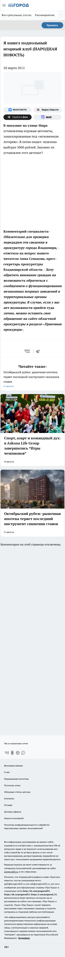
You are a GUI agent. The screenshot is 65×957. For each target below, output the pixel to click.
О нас (7, 772)
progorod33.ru (11, 871)
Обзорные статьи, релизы (17, 792)
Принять (52, 25)
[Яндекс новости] (47, 110)
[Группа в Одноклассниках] (12, 752)
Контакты (9, 798)
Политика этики (12, 785)
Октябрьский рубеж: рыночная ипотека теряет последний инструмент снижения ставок (31, 379)
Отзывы (8, 805)
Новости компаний (13, 818)
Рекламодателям (45, 15)
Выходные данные (13, 765)
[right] (61, 15)
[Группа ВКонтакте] (17, 110)
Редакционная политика (16, 778)
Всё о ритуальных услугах (16, 15)
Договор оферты (12, 811)
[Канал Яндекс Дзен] (17, 117)
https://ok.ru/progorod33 (17, 894)
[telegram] (38, 351)
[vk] (27, 351)
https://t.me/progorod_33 (44, 894)
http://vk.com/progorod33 (36, 891)
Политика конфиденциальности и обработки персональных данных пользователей (26, 826)
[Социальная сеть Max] (47, 117)
